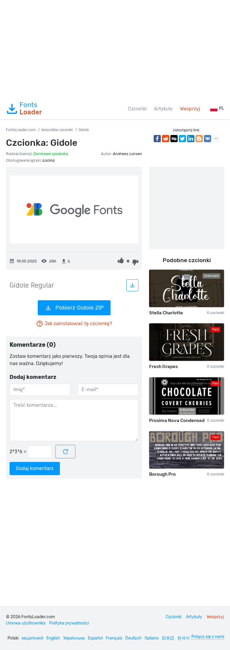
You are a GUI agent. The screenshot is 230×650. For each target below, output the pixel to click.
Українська (74, 638)
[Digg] (174, 138)
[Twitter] (182, 138)
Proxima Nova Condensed (177, 420)
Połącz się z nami (207, 636)
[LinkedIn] (190, 138)
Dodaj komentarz (35, 468)
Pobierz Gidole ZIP (79, 307)
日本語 (168, 638)
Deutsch (133, 638)
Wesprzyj (190, 109)
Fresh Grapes (163, 366)
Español (95, 638)
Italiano (152, 638)
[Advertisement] (115, 49)
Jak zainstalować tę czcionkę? (78, 323)
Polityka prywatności (69, 623)
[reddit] (165, 138)
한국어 (183, 638)
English (53, 638)
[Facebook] (157, 138)
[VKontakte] (207, 138)
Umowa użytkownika (26, 623)
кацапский (32, 638)
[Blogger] (199, 138)
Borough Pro (162, 474)
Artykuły (163, 109)
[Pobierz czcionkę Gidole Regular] (132, 285)
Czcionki (137, 109)
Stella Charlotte (166, 313)
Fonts (30, 108)
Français (114, 638)
